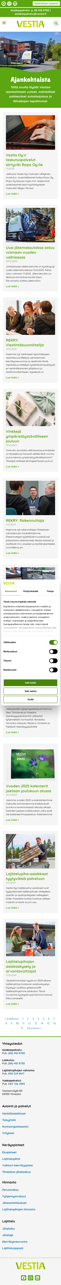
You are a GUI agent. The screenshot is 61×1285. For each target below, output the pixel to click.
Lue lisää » (12, 193)
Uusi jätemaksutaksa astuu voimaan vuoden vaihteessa (30, 252)
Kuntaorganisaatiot (15, 1126)
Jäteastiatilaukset (14, 1203)
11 (23, 1023)
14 (42, 1023)
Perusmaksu (10, 1190)
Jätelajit (7, 1235)
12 (29, 1023)
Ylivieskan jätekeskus (16, 1172)
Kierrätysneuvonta (14, 1241)
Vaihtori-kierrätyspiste (17, 1165)
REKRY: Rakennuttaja (25, 520)
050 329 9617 (16, 1073)
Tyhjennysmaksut (14, 1196)
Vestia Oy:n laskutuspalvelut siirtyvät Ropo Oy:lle (25, 160)
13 (35, 1023)
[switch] (53, 651)
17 (22, 1028)
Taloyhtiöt (9, 1120)
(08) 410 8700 (16, 1053)
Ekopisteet (9, 1152)
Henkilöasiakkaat (14, 1113)
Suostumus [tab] (11, 591)
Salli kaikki (30, 683)
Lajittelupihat (11, 1159)
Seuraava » (34, 1028)
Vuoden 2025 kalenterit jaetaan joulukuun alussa (28, 788)
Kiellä (30, 699)
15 (48, 1023)
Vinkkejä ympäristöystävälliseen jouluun (27, 436)
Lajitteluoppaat (12, 1248)
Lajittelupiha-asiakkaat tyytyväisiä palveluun (27, 876)
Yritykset (8, 1133)
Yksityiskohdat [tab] (30, 591)
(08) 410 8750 (16, 1063)
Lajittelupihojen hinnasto (18, 1209)
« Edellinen (12, 1018)
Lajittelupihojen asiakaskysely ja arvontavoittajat (21, 966)
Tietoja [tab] (50, 591)
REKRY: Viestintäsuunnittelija (25, 342)
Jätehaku (8, 1228)
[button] (4, 22)
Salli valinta (30, 691)
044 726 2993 (16, 1083)
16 (54, 1023)
